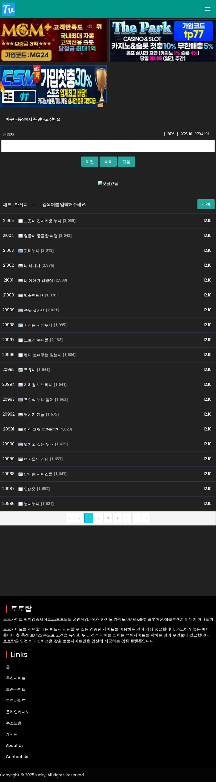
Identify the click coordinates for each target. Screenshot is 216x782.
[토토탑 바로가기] (8, 9)
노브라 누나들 (37, 340)
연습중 (30, 489)
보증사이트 (16, 689)
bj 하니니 (32, 265)
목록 (108, 161)
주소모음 (14, 723)
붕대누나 (32, 504)
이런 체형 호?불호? (41, 429)
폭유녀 (30, 370)
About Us (14, 745)
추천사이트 (16, 678)
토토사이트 (16, 700)
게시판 (12, 734)
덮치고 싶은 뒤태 (39, 444)
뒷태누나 (32, 250)
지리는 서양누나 (39, 325)
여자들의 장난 (37, 459)
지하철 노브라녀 (39, 384)
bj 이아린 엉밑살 (39, 280)
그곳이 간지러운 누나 (43, 221)
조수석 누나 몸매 (39, 399)
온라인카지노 (18, 712)
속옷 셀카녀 (35, 310)
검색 (206, 204)
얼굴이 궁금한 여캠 (41, 236)
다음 (126, 161)
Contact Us (17, 757)
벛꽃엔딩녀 (34, 295)
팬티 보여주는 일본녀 (43, 355)
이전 (90, 161)
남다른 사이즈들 (39, 474)
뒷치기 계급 (35, 414)
